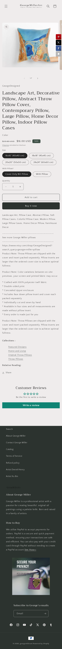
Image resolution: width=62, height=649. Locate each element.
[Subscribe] (45, 613)
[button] (6, 6)
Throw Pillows (15, 359)
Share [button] (8, 372)
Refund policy (13, 463)
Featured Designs (17, 347)
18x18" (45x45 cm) (41, 155)
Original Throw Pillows (20, 355)
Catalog (9, 449)
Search (9, 429)
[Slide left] (24, 78)
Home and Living (17, 351)
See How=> (30, 549)
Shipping (5, 145)
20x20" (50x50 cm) (15, 162)
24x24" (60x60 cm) (43, 162)
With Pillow (42, 174)
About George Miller (16, 436)
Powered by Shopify (41, 644)
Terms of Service (14, 456)
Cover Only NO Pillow (16, 174)
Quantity (6, 181)
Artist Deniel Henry (15, 469)
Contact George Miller (16, 442)
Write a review (31, 405)
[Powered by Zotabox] (58, 54)
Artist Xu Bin (12, 476)
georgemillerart (26, 644)
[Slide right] (37, 78)
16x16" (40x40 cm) (14, 155)
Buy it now (31, 206)
